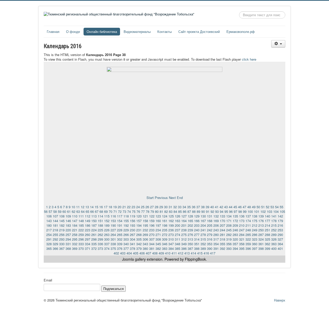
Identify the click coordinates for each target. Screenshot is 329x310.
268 (139, 234)
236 (171, 229)
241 (203, 229)
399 (267, 248)
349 (184, 243)
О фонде (73, 31)
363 (274, 243)
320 (235, 239)
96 (231, 211)
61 (69, 211)
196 (151, 225)
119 (132, 216)
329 (55, 243)
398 (261, 248)
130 (203, 216)
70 (110, 211)
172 (235, 220)
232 (145, 229)
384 (171, 248)
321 (241, 239)
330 (62, 243)
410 (167, 253)
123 (158, 216)
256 (62, 234)
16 (101, 206)
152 (106, 220)
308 (158, 239)
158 (145, 220)
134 (229, 216)
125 (171, 216)
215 (274, 225)
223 (87, 229)
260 (87, 234)
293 (62, 239)
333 (81, 243)
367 (62, 248)
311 (177, 239)
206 (216, 225)
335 (94, 243)
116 (113, 216)
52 (267, 206)
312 (184, 239)
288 (267, 234)
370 (81, 248)
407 (148, 253)
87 (189, 211)
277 (196, 234)
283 (235, 234)
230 (132, 229)
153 (113, 220)
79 (152, 211)
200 (177, 225)
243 (216, 229)
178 (274, 220)
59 (59, 211)
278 (203, 234)
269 (145, 234)
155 (126, 220)
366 (55, 248)
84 (175, 211)
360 (254, 243)
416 (206, 253)
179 (280, 220)
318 (222, 239)
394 (235, 248)
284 (241, 234)
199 (171, 225)
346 (164, 243)
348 (177, 243)
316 (209, 239)
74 (129, 211)
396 (248, 248)
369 (74, 248)
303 (126, 239)
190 (113, 225)
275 (184, 234)
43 (226, 206)
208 (229, 225)
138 (254, 216)
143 (49, 220)
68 (101, 211)
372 (94, 248)
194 (139, 225)
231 (139, 229)
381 (151, 248)
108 (62, 216)
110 (74, 216)
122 (151, 216)
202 (190, 225)
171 (229, 220)
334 (87, 243)
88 (194, 211)
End (180, 197)
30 (166, 206)
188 (100, 225)
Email (48, 280)
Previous (161, 197)
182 (62, 225)
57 (50, 211)
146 (68, 220)
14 (92, 206)
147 (74, 220)
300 (106, 239)
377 (126, 248)
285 (248, 234)
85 (180, 211)
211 (248, 225)
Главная (53, 31)
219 (62, 229)
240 (196, 229)
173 (241, 220)
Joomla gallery (134, 259)
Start (150, 197)
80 (157, 211)
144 (55, 220)
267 (132, 234)
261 (94, 234)
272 (164, 234)
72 (120, 211)
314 (196, 239)
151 (100, 220)
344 (151, 243)
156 (132, 220)
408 (155, 253)
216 (280, 225)
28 (156, 206)
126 (177, 216)
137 (248, 216)
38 (203, 206)
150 (94, 220)
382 (158, 248)
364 (280, 243)
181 (55, 225)
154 (119, 220)
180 (49, 225)
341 (132, 243)
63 (78, 211)
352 (203, 243)
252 (274, 229)
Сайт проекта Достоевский (199, 31)
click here (249, 59)
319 (229, 239)
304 (132, 239)
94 (221, 211)
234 (158, 229)
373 (100, 248)
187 (94, 225)
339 (119, 243)
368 (68, 248)
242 (209, 229)
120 (139, 216)
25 (142, 206)
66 (92, 211)
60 (64, 211)
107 (55, 216)
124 (164, 216)
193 (132, 225)
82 (166, 211)
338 (113, 243)
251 (267, 229)
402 (116, 253)
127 (184, 216)
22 (129, 206)
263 (106, 234)
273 (171, 234)
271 (158, 234)
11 (78, 206)
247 (241, 229)
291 (49, 239)
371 (87, 248)
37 (198, 206)
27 (152, 206)
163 (177, 220)
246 (235, 229)
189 (106, 225)
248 (248, 229)
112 (87, 216)
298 (94, 239)
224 (94, 229)
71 (115, 211)
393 (229, 248)
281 (222, 234)
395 (241, 248)
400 (274, 248)
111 (81, 216)
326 (274, 239)
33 (179, 206)
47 (244, 206)
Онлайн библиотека (102, 31)
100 (250, 211)
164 (184, 220)
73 (124, 211)
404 (129, 253)
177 (267, 220)
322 (248, 239)
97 (235, 211)
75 (133, 211)
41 (216, 206)
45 (235, 206)
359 (248, 243)
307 (151, 239)
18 (110, 206)
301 (113, 239)
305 (139, 239)
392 (222, 248)
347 (171, 243)
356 (229, 243)
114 (100, 216)
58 (55, 211)
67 (96, 211)
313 (190, 239)
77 (143, 211)
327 (280, 239)
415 (200, 253)
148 (81, 220)
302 (119, 239)
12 (82, 206)
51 (263, 206)
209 (235, 225)
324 (261, 239)
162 (171, 220)
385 (177, 248)
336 (100, 243)
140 (267, 216)
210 (241, 225)
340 (126, 243)
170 (222, 220)
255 (55, 234)
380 (145, 248)
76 (138, 211)
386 (184, 248)
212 (254, 225)
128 (190, 216)
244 (222, 229)
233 (151, 229)
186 (87, 225)
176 (261, 220)
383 (164, 248)
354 (216, 243)
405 (135, 253)
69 (106, 211)
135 (235, 216)
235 (164, 229)
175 (254, 220)
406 (142, 253)
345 (158, 243)
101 (256, 211)
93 (217, 211)
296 (81, 239)
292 (55, 239)
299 (100, 239)
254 (49, 234)
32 (175, 206)
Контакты (164, 31)
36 (193, 206)
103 (269, 211)
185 (81, 225)
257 (68, 234)
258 (74, 234)
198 (164, 225)
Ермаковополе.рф (240, 31)
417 (212, 253)
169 (216, 220)
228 (119, 229)
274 (177, 234)
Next (172, 197)
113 (94, 216)
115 (106, 216)
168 (209, 220)
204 (203, 225)
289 (274, 234)
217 (49, 229)
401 (280, 248)
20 (119, 206)
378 (132, 248)
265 (119, 234)
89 (198, 211)
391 (216, 248)
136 (241, 216)
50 (258, 206)
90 (203, 211)
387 (190, 248)
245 (229, 229)
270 (151, 234)
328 (49, 243)
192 (126, 225)
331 (68, 243)
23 (133, 206)
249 (254, 229)
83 (170, 211)
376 (119, 248)
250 (261, 229)
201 (184, 225)
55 (281, 206)
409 (161, 253)
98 (240, 211)
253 (280, 229)
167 (203, 220)
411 (174, 253)
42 (221, 206)
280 (216, 234)
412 (180, 253)
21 (124, 206)
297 (87, 239)
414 (193, 253)
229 (126, 229)
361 (261, 243)
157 (139, 220)
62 (73, 211)
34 (184, 206)
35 (189, 206)
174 (248, 220)
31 (170, 206)
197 (158, 225)
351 (196, 243)
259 (81, 234)
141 (274, 216)
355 (222, 243)
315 (203, 239)
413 (187, 253)
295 (74, 239)
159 (151, 220)
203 (196, 225)
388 (196, 248)
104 (276, 211)
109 (68, 216)
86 (184, 211)
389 (203, 248)
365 (49, 248)
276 (190, 234)
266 (126, 234)
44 (230, 206)
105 (282, 211)
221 (74, 229)
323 (254, 239)
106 (49, 216)
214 (267, 225)
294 (68, 239)
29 (161, 206)
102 (263, 211)
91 (207, 211)
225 (100, 229)
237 (177, 229)
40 (212, 206)
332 (74, 243)
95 (226, 211)
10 (73, 206)
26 (147, 206)
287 (261, 234)
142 (280, 216)
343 (145, 243)
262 (100, 234)
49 (253, 206)
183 (68, 225)
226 (106, 229)
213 (261, 225)
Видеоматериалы (137, 31)
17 (105, 206)
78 (147, 211)
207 (222, 225)
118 (126, 216)
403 (122, 253)
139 (261, 216)
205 (209, 225)
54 (277, 206)
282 (229, 234)
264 (113, 234)
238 (184, 229)
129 (196, 216)
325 (267, 239)
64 (83, 211)
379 (139, 248)
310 (171, 239)
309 (164, 239)
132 (216, 216)
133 (222, 216)
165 (190, 220)
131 (209, 216)
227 (113, 229)
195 (145, 225)
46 (240, 206)
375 (113, 248)
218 (55, 229)
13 (87, 206)
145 (62, 220)
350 (190, 243)
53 (272, 206)
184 (74, 225)
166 (196, 220)
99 (244, 211)
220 (68, 229)
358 (241, 243)
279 (209, 234)
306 (145, 239)
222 (81, 229)
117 (119, 216)
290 (280, 234)
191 (119, 225)
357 (235, 243)
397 (254, 248)
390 (209, 248)
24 (138, 206)
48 (249, 206)
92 (212, 211)
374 (106, 248)
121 (145, 216)
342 (139, 243)
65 (87, 211)
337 (106, 243)
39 (207, 206)
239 (190, 229)
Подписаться (113, 288)
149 (87, 220)
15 (96, 206)
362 (267, 243)
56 (46, 211)
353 (209, 243)
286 (254, 234)
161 (164, 220)
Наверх (279, 300)
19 (115, 206)
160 (158, 220)
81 (161, 211)
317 (216, 239)
